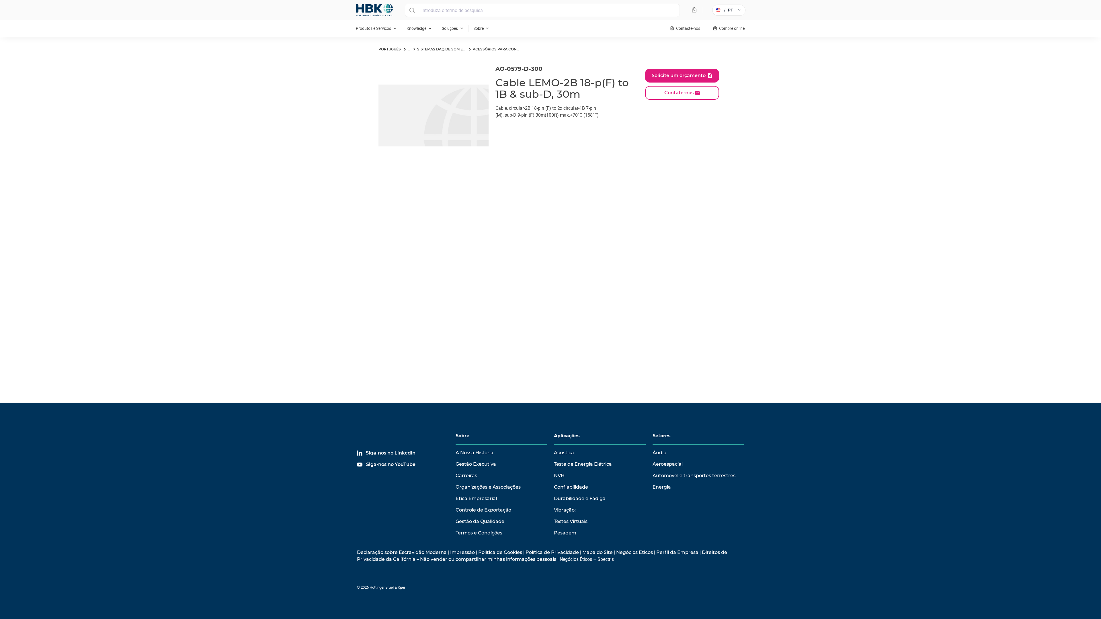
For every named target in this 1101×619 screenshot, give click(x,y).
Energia (662, 487)
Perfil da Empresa (677, 552)
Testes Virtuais (570, 521)
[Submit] (412, 10)
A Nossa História (474, 452)
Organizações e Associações (488, 487)
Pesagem (565, 533)
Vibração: (565, 510)
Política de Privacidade (552, 552)
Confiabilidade (571, 487)
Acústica (564, 452)
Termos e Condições (479, 533)
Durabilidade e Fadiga (580, 498)
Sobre (462, 435)
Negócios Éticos (634, 552)
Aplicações (567, 435)
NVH (559, 475)
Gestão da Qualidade (480, 521)
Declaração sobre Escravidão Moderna (402, 552)
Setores (662, 435)
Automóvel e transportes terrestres (694, 475)
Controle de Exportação (483, 510)
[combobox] (542, 10)
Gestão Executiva (476, 464)
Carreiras (466, 475)
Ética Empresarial (476, 498)
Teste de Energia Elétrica (583, 464)
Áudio (659, 452)
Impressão (462, 552)
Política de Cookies (500, 552)
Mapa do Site (597, 552)
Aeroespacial (668, 464)
